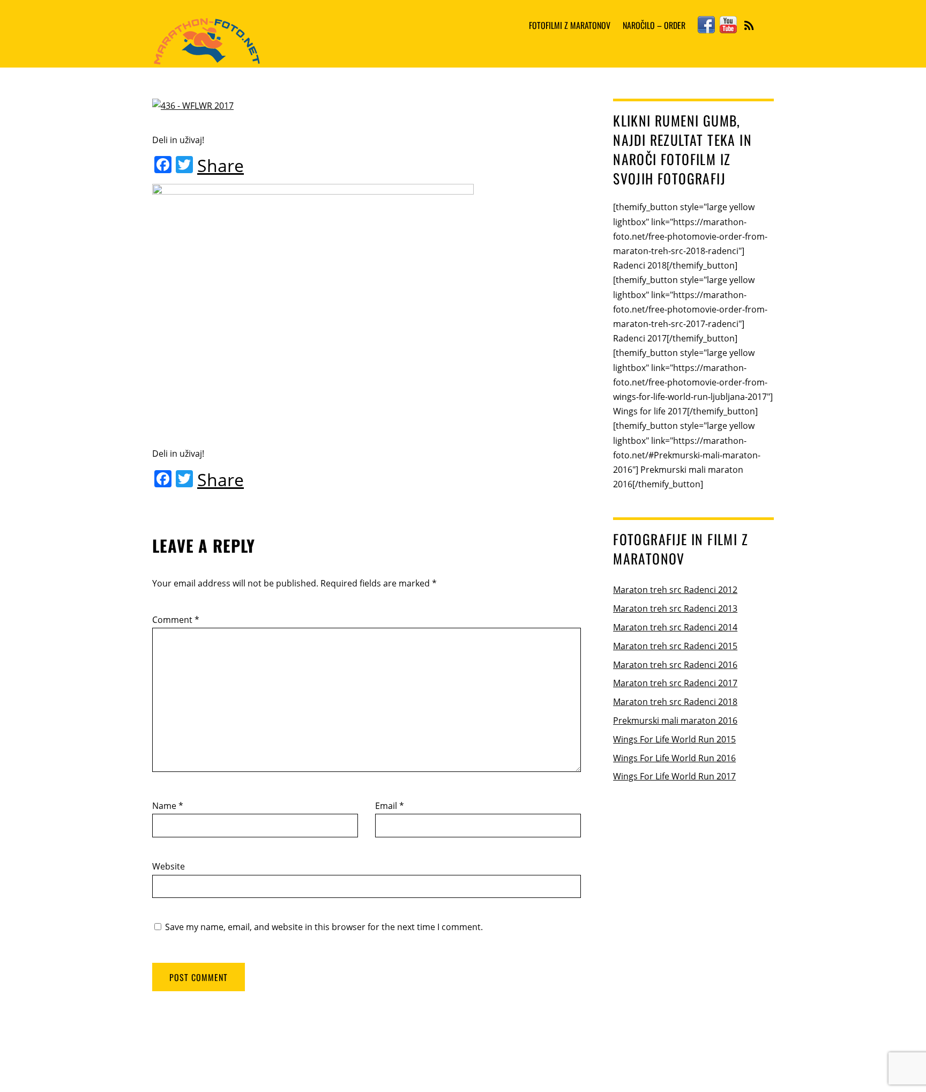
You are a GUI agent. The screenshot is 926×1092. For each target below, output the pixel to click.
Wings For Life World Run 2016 (674, 758)
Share (220, 165)
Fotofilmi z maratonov (569, 25)
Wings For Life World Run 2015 (674, 739)
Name (167, 806)
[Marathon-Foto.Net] (206, 58)
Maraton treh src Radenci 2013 (675, 608)
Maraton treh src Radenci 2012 (675, 590)
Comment (175, 620)
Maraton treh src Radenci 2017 (675, 683)
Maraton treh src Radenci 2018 (675, 702)
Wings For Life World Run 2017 (674, 776)
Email (389, 806)
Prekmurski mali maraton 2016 (675, 720)
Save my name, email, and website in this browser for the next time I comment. (324, 927)
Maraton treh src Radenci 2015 (675, 646)
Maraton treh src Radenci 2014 (675, 627)
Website (168, 866)
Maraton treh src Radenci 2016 (675, 665)
